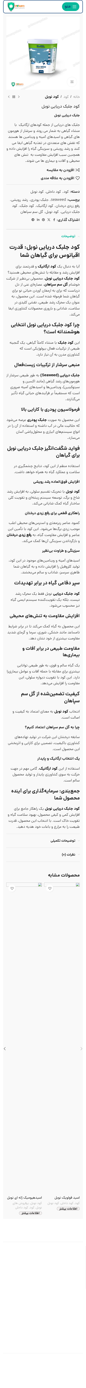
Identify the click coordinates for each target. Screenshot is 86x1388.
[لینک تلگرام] (33, 220)
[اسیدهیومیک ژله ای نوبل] (24, 1038)
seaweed (58, 199)
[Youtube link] (21, 1333)
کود (66, 96)
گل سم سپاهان (31, 212)
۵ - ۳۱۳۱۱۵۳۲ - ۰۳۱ (24, 1309)
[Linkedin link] (38, 220)
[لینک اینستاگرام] (27, 1333)
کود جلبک (27, 205)
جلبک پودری (39, 199)
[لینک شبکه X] (49, 220)
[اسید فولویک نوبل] (62, 1038)
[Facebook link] (54, 220)
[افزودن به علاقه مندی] (49, 888)
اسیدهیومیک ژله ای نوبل (24, 1197)
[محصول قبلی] (18, 96)
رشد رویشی (19, 199)
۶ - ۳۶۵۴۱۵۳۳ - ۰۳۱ (56, 1309)
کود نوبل (52, 96)
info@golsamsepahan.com (51, 1320)
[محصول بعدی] (8, 96)
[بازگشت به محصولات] (13, 96)
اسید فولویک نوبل (67, 1197)
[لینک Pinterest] (43, 220)
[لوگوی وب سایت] (16, 6)
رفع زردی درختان (68, 205)
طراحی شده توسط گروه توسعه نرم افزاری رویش (43, 1368)
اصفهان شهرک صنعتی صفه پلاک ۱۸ (49, 1297)
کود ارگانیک (45, 205)
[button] (81, 1049)
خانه (76, 96)
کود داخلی (53, 191)
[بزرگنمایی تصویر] (72, 82)
